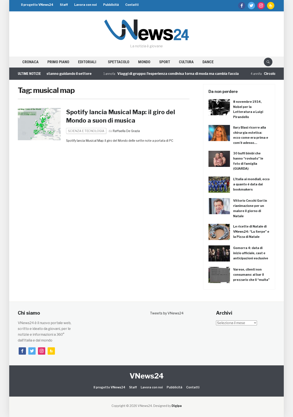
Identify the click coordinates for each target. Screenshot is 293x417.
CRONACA (30, 62)
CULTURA (186, 62)
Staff (64, 4)
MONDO (144, 62)
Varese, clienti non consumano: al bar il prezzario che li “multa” (251, 275)
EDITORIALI (87, 62)
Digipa (177, 406)
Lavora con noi (85, 4)
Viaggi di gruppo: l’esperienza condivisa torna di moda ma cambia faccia (172, 74)
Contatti (132, 4)
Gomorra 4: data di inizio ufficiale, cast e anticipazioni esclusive (250, 253)
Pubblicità (111, 4)
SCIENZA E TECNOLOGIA (86, 131)
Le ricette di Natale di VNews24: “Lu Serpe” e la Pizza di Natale (251, 232)
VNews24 (147, 375)
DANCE (208, 62)
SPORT (164, 62)
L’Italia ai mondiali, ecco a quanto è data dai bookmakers (251, 184)
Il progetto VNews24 (37, 4)
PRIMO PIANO (58, 62)
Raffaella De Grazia (126, 131)
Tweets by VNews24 (167, 313)
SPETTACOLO (118, 62)
